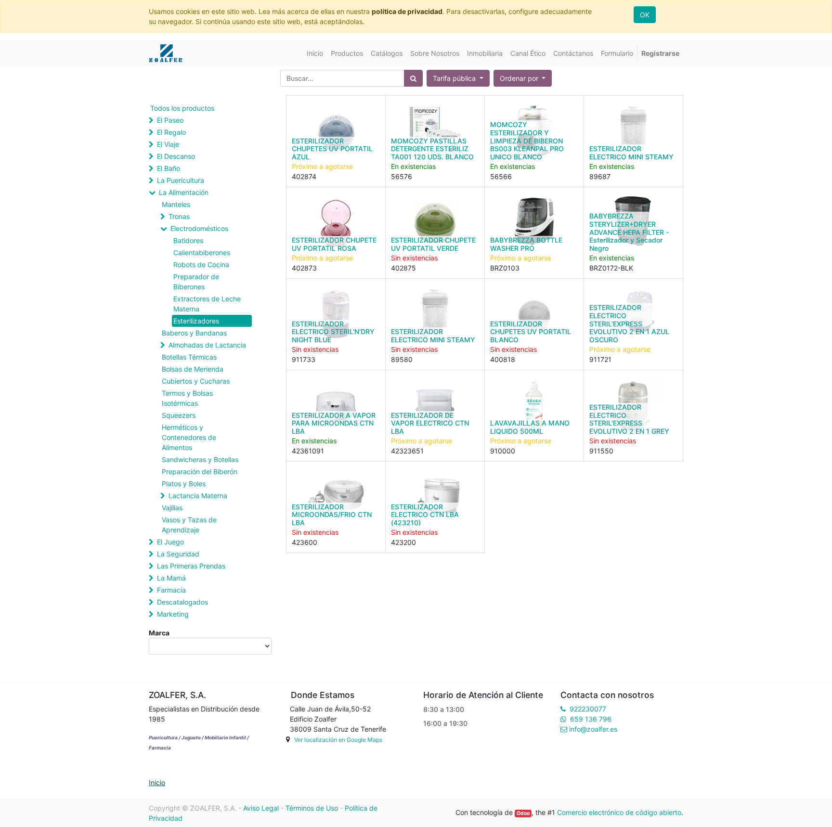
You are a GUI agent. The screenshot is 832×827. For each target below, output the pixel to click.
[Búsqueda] (413, 78)
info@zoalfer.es (593, 729)
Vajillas (172, 508)
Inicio (157, 782)
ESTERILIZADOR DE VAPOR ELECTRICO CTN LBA (430, 423)
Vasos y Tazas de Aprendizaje (189, 525)
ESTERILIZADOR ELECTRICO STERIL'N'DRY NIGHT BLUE (333, 332)
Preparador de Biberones (196, 281)
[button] (523, 78)
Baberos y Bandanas (194, 333)
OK (645, 15)
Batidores (188, 240)
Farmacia (171, 590)
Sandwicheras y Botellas (200, 459)
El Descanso (176, 156)
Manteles (176, 204)
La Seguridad (178, 554)
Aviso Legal (261, 808)
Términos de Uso (312, 808)
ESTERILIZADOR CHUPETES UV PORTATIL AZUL (332, 149)
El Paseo (170, 120)
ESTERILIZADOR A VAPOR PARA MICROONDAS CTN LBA (334, 423)
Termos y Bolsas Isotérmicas (187, 398)
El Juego (170, 542)
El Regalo (171, 132)
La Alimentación (183, 192)
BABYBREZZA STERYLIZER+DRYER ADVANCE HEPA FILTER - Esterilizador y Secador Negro (629, 232)
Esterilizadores (196, 321)
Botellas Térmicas (189, 357)
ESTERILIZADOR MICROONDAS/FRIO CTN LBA (332, 515)
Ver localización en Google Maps (338, 739)
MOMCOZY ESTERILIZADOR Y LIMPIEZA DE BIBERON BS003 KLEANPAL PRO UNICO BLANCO (527, 140)
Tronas (179, 216)
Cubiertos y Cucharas (196, 381)
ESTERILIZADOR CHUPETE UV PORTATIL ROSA (334, 244)
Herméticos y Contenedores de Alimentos (189, 437)
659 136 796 (590, 719)
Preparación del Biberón (199, 471)
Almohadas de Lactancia (207, 345)
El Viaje (168, 144)
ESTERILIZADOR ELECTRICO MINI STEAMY (631, 152)
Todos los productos (182, 108)
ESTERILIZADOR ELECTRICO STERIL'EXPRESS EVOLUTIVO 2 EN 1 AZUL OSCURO (629, 323)
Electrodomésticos (199, 228)
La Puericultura (180, 180)
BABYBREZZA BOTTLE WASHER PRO (526, 244)
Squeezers (178, 415)
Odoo (523, 813)
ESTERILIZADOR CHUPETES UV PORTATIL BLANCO (530, 332)
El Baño (168, 168)
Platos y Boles (184, 483)
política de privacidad (407, 11)
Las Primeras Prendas (191, 566)
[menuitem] (315, 53)
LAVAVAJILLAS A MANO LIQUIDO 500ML (530, 427)
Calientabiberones (201, 252)
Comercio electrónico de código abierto (619, 812)
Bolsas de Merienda (192, 369)
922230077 (588, 709)
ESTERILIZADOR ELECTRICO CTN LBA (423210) (425, 515)
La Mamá (171, 578)
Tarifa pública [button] (455, 78)
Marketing (173, 614)
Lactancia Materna (198, 495)
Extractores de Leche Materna (207, 304)
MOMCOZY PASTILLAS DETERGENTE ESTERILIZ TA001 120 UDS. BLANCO (432, 149)
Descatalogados (182, 602)
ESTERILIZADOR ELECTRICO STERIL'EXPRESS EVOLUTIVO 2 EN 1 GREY (629, 419)
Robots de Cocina (201, 264)
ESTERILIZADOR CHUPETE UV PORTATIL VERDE (433, 244)
